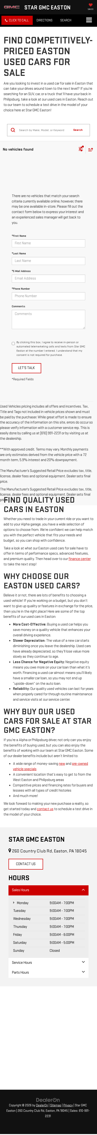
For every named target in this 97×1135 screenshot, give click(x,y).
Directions (44, 20)
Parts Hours (20, 972)
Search (78, 130)
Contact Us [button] (26, 864)
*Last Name (19, 253)
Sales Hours (20, 890)
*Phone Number (21, 289)
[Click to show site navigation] (89, 20)
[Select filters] (81, 149)
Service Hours (22, 962)
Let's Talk (26, 368)
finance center (80, 559)
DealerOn (42, 1105)
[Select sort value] (89, 149)
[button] (17, 20)
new (62, 764)
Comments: (18, 306)
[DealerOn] (48, 1100)
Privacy (68, 1105)
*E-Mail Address (21, 271)
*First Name (19, 236)
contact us (45, 809)
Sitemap (55, 1105)
